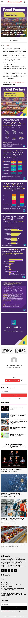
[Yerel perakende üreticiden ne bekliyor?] (5, 408)
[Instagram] (5, 570)
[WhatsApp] (12, 380)
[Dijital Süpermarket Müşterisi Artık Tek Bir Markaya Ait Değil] (5, 435)
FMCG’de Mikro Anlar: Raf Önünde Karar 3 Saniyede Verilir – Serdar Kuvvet (20, 351)
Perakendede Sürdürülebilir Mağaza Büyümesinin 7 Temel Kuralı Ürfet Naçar (18, 415)
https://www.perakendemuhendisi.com (14, 367)
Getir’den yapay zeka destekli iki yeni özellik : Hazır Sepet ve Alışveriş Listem (7, 351)
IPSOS (7, 45)
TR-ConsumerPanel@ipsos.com (17, 82)
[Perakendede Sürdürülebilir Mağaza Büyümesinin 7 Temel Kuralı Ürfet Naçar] (5, 415)
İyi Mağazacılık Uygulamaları (7, 591)
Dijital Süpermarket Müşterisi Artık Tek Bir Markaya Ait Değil (17, 435)
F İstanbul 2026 (4, 586)
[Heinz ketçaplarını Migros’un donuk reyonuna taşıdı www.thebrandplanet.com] (5, 428)
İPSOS (6, 26)
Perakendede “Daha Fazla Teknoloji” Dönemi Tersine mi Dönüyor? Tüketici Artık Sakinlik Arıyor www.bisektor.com (18, 421)
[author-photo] (2, 471)
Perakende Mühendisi (17, 38)
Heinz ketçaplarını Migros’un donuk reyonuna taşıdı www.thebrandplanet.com (13, 545)
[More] (21, 380)
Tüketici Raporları (14, 27)
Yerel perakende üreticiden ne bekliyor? (11, 469)
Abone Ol (13, 395)
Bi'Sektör (3, 597)
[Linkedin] (15, 380)
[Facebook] (6, 380)
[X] (9, 380)
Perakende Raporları (16, 26)
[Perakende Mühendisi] (14, 360)
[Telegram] (18, 380)
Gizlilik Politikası (6, 398)
